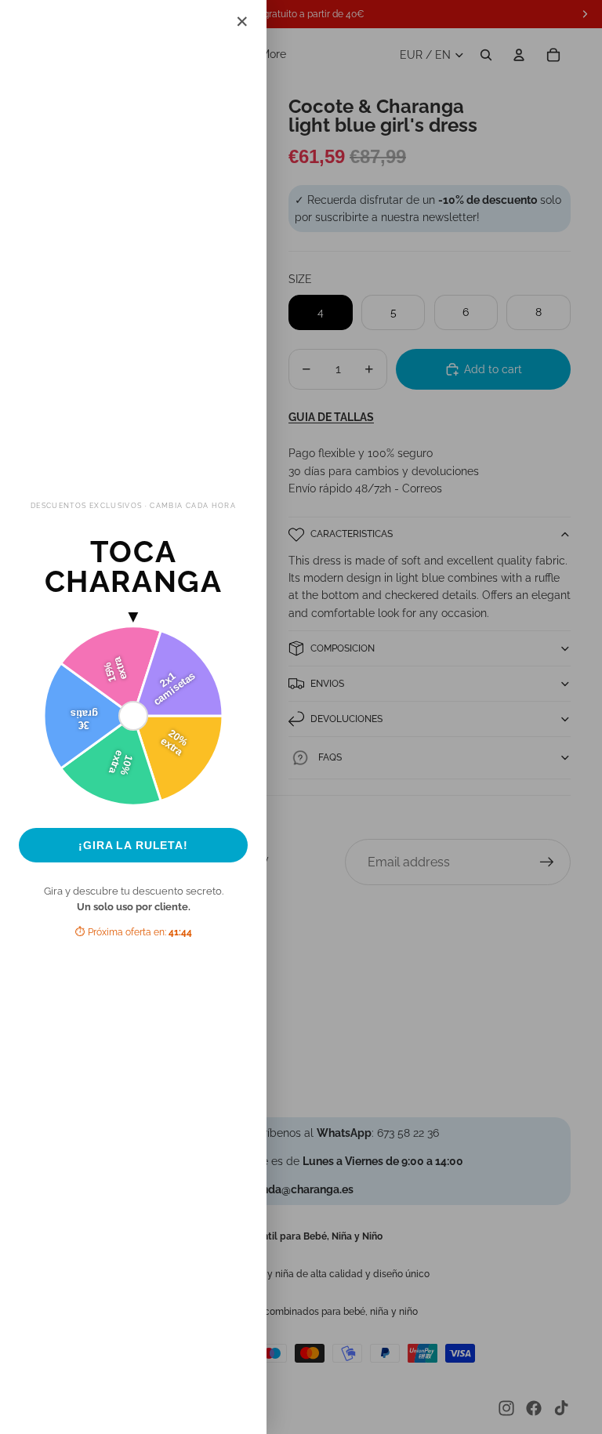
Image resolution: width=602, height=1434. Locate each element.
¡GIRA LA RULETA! (133, 845)
